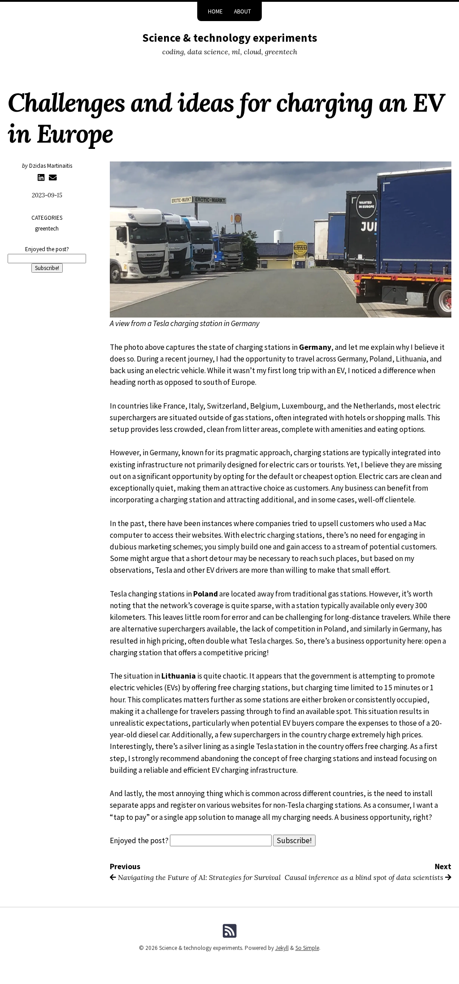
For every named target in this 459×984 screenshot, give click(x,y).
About (242, 11)
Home (215, 11)
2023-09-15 (47, 195)
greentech (47, 228)
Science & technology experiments (229, 37)
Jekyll (282, 948)
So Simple (307, 948)
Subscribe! (47, 268)
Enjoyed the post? (47, 249)
